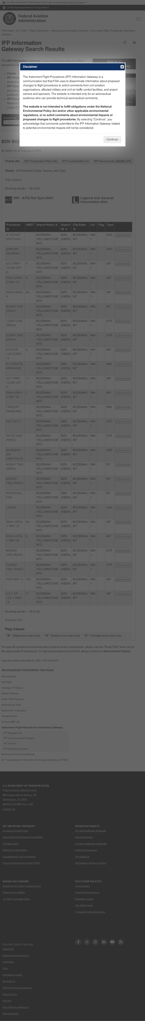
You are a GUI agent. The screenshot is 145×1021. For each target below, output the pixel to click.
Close (122, 67)
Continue (112, 139)
